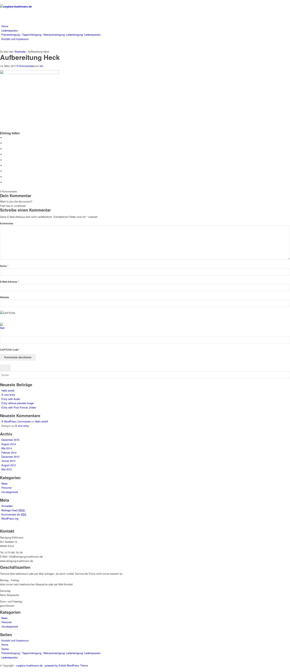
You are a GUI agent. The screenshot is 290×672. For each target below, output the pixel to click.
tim (41, 66)
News (4, 483)
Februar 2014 (8, 452)
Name (4, 266)
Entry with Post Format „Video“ (18, 407)
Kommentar (6, 223)
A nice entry (8, 394)
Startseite (20, 51)
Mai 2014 (6, 448)
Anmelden (7, 506)
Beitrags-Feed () (13, 510)
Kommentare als (13, 514)
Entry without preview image (17, 403)
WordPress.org (9, 518)
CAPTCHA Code (9, 349)
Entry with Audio (10, 399)
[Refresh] (2, 328)
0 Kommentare (25, 66)
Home (4, 644)
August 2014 (8, 444)
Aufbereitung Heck (30, 57)
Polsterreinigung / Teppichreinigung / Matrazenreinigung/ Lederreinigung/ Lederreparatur (51, 653)
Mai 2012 (6, 469)
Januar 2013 (8, 461)
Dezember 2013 (10, 457)
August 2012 (8, 465)
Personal (6, 487)
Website (4, 297)
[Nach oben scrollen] (1, 670)
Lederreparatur (9, 657)
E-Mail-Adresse (9, 281)
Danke (5, 649)
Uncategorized (9, 492)
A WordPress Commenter (16, 421)
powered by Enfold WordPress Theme (66, 665)
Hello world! (8, 390)
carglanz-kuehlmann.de (29, 665)
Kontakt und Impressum (15, 640)
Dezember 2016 (10, 440)
